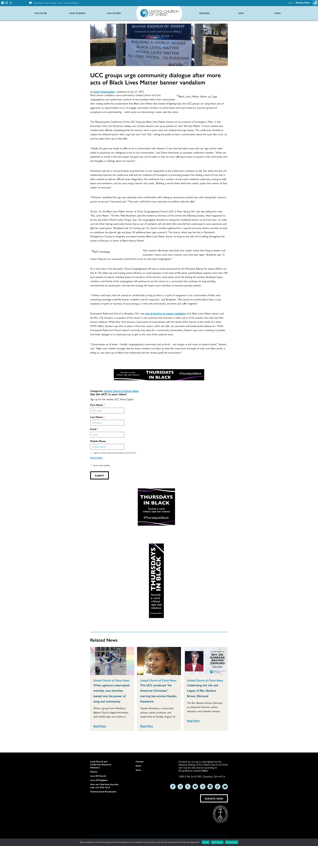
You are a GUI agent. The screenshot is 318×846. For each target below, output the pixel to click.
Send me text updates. (101, 465)
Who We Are (41, 13)
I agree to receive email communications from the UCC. (115, 452)
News (138, 765)
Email (94, 428)
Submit (99, 475)
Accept (206, 842)
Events (47, 3)
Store (60, 3)
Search (290, 3)
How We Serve (114, 13)
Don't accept (217, 842)
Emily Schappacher (104, 91)
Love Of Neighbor (99, 780)
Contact (54, 3)
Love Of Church (98, 775)
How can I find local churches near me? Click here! (104, 786)
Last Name (97, 416)
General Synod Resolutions (103, 791)
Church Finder (38, 3)
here (205, 770)
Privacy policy (231, 842)
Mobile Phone (98, 440)
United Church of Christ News (121, 391)
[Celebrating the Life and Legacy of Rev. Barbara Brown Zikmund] (206, 661)
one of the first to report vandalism (165, 313)
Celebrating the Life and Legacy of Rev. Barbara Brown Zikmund (202, 690)
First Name (97, 404)
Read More (99, 726)
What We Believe (77, 13)
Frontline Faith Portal (71, 3)
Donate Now (303, 2)
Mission (94, 771)
